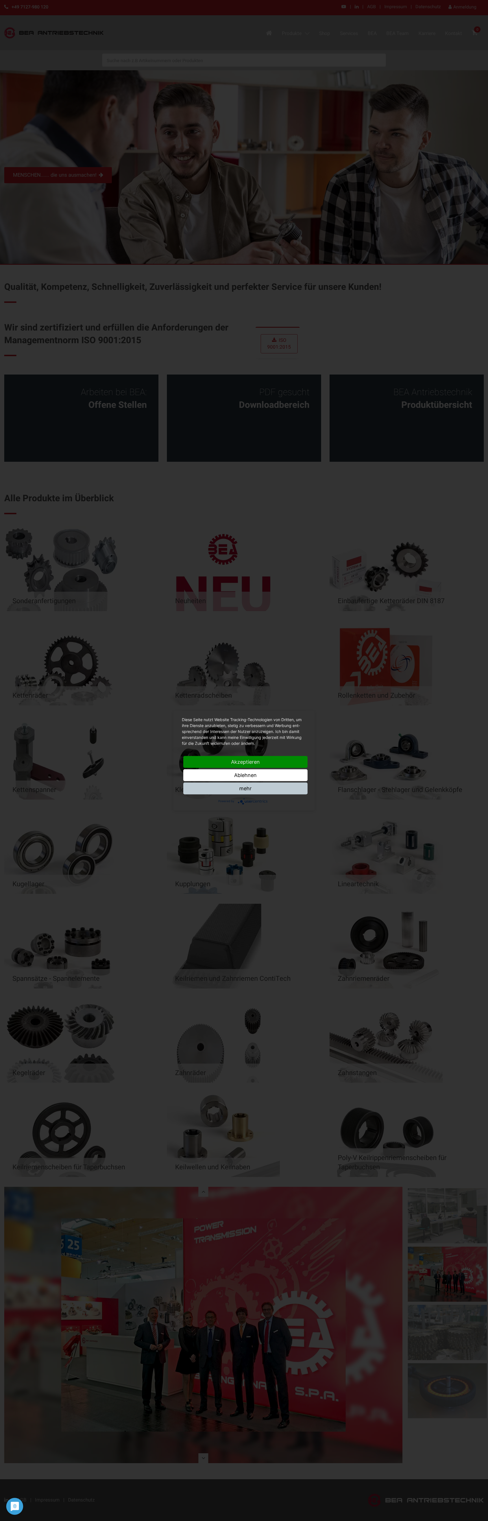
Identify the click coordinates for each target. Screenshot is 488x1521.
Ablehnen (245, 775)
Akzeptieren (245, 762)
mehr (245, 788)
